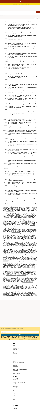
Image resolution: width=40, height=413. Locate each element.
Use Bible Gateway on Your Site (18, 362)
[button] (38, 1)
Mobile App (15, 349)
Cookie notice (15, 370)
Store (14, 350)
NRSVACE (5, 163)
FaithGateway (15, 378)
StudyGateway (15, 379)
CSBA (6, 38)
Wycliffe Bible (9, 295)
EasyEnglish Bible (5, 221)
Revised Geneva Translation (14, 284)
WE (6, 193)
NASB (6, 127)
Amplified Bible (31, 206)
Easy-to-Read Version (15, 220)
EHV (6, 61)
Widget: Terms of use (16, 373)
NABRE (5, 125)
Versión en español (16, 407)
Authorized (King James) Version (26, 240)
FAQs (14, 359)
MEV (6, 116)
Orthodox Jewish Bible (12, 283)
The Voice (31, 291)
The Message (16, 247)
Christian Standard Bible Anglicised (28, 212)
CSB (6, 35)
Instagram (15, 396)
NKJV (6, 149)
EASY (6, 59)
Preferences (15, 408)
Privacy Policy (21, 339)
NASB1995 (5, 130)
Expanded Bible (23, 226)
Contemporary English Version (11, 215)
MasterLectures (15, 390)
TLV (6, 185)
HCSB (6, 81)
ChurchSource (15, 381)
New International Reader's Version (24, 262)
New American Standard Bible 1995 (22, 258)
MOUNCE (5, 119)
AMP (6, 27)
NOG (6, 122)
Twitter (14, 400)
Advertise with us (16, 363)
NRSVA (5, 160)
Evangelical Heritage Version (28, 222)
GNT (6, 79)
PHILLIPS (5, 90)
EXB (6, 69)
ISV (6, 87)
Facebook (14, 395)
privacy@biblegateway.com (32, 339)
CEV (6, 46)
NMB (6, 157)
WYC (6, 196)
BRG (6, 32)
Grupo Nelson (15, 383)
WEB (6, 190)
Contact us (15, 365)
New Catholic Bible (6, 260)
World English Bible (11, 293)
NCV (6, 136)
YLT (6, 200)
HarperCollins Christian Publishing (19, 382)
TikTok (14, 399)
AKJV (6, 98)
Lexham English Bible (20, 244)
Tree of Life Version (22, 290)
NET (6, 138)
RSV (6, 179)
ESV (6, 64)
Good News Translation (16, 232)
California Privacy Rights (17, 368)
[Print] (38, 18)
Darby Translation (27, 216)
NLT (6, 155)
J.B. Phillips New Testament (15, 238)
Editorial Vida (15, 385)
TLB (6, 106)
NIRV (6, 141)
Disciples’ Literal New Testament (27, 217)
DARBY (5, 48)
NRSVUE (5, 168)
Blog (13, 352)
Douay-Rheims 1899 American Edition (13, 219)
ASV (6, 24)
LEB (6, 103)
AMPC (5, 30)
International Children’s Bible (7, 235)
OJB (6, 173)
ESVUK (5, 67)
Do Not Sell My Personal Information (20, 369)
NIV (6, 144)
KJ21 (6, 21)
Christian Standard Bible (10, 211)
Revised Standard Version (10, 285)
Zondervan (15, 389)
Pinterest (14, 398)
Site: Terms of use (16, 372)
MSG (6, 109)
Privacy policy (15, 366)
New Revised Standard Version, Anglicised (19, 272)
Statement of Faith (16, 348)
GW (6, 76)
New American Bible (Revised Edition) (20, 252)
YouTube (14, 402)
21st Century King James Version (8, 205)
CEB (6, 40)
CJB (6, 43)
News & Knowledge (16, 346)
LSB (6, 101)
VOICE (5, 187)
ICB (6, 84)
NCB (6, 133)
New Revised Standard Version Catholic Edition (21, 277)
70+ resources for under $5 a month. (20, 4)
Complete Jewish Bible (14, 214)
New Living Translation (8, 269)
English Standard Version (7, 224)
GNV (6, 73)
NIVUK (5, 146)
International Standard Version (27, 236)
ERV (6, 56)
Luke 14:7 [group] (2, 18)
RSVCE (5, 182)
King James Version (11, 240)
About (14, 345)
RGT (6, 176)
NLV (6, 152)
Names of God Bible (17, 251)
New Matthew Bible (17, 271)
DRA (6, 53)
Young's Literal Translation (27, 295)
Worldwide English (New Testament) (13, 294)
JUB (6, 92)
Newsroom (15, 353)
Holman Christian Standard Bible (23, 233)
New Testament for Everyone (28, 282)
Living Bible (24, 245)
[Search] (38, 12)
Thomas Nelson (15, 386)
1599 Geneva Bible (25, 227)
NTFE (6, 171)
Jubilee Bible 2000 (17, 240)
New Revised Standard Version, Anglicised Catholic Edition (16, 275)
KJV (6, 95)
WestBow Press (15, 387)
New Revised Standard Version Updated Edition (14, 280)
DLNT (6, 50)
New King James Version (28, 267)
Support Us (15, 354)
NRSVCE (5, 166)
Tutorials (14, 361)
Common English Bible (22, 213)
